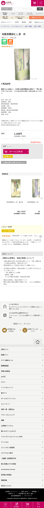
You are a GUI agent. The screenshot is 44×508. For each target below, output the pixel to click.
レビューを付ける (8, 231)
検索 (40, 8)
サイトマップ (28, 495)
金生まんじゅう (39, 22)
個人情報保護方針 (16, 495)
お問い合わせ (24, 491)
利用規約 (34, 491)
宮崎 (30, 22)
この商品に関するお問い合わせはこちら (13, 162)
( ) (12, 46)
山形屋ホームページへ (11, 491)
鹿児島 (24, 22)
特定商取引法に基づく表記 (25, 493)
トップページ (5, 26)
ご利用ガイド (11, 493)
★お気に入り (8, 156)
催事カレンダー (36, 17)
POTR (17, 22)
